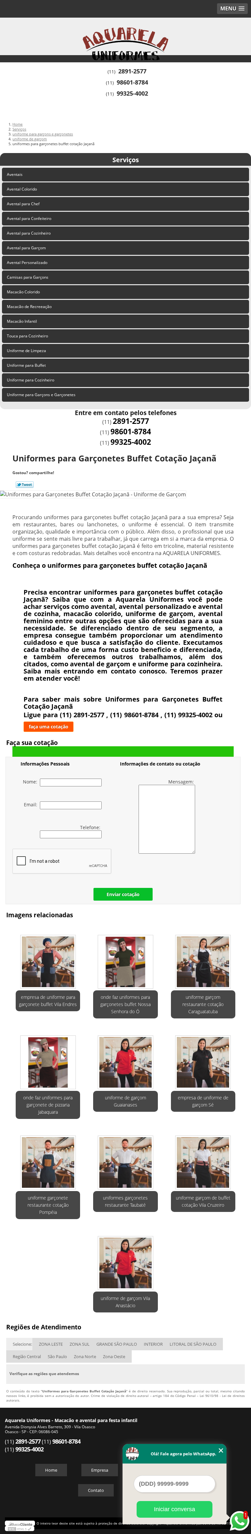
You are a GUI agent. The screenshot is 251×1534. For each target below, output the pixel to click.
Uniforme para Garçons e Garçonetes (41, 394)
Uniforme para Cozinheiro (30, 380)
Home (51, 1470)
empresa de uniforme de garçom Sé (203, 1101)
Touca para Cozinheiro (27, 336)
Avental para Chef (23, 204)
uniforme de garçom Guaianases (125, 1101)
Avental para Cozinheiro (29, 233)
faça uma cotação (48, 726)
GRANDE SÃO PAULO (116, 1344)
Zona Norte (85, 1356)
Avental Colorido (22, 189)
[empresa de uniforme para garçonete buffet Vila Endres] (48, 958)
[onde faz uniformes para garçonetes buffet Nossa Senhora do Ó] (125, 958)
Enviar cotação (123, 894)
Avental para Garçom (26, 248)
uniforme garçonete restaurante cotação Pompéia (48, 1205)
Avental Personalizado (27, 262)
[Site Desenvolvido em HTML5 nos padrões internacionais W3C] (19, 1528)
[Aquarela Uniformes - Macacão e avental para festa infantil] (125, 37)
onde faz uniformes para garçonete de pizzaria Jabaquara (48, 1104)
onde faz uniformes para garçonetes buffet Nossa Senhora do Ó (125, 1004)
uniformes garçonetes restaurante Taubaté (125, 1201)
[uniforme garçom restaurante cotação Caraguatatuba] (203, 958)
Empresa (99, 1470)
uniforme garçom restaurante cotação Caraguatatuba (203, 1004)
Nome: (31, 782)
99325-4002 (132, 93)
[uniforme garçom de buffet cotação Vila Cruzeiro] (203, 1159)
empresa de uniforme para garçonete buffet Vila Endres (48, 1000)
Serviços (125, 159)
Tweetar (25, 484)
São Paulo (57, 1356)
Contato (96, 1490)
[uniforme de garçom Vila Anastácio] (125, 1259)
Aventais (15, 174)
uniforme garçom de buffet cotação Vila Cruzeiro (203, 1201)
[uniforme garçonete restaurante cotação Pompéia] (48, 1159)
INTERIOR (153, 1344)
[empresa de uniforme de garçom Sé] (203, 1059)
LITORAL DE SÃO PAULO (193, 1344)
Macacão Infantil (22, 321)
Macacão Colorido (23, 292)
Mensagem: (181, 782)
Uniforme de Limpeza (26, 350)
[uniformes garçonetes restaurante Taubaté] (125, 1159)
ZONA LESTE (51, 1344)
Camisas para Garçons (27, 277)
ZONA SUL (80, 1344)
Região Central (27, 1356)
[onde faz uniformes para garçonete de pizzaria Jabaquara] (48, 1059)
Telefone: (91, 827)
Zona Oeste (114, 1356)
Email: (32, 804)
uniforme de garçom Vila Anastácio (125, 1302)
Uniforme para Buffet (26, 365)
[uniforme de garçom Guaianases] (125, 1059)
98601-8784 (132, 82)
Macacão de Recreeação (29, 306)
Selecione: (22, 1344)
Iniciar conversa (174, 1509)
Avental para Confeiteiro (29, 218)
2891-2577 (132, 71)
